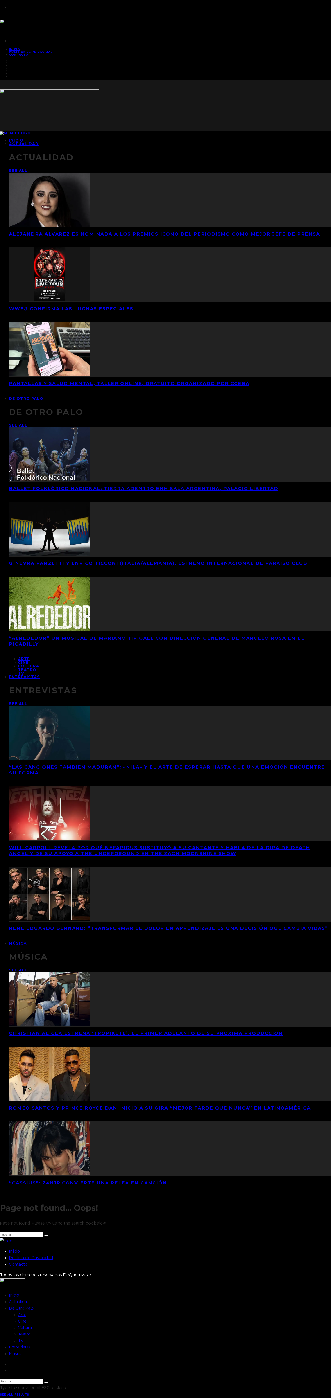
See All (18, 171)
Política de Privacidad (31, 52)
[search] (46, 1235)
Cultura (28, 666)
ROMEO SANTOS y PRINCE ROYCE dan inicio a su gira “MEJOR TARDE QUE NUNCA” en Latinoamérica (160, 1108)
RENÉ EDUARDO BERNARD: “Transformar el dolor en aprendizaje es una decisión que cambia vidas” (168, 928)
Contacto (19, 54)
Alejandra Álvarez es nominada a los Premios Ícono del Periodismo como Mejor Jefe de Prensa (164, 234)
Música (18, 943)
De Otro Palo (26, 398)
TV (20, 1340)
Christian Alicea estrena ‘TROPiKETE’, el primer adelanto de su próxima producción (146, 1033)
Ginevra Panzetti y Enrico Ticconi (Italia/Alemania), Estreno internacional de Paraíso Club (158, 563)
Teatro (27, 670)
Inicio (14, 1251)
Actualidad (24, 144)
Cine (23, 662)
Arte (24, 659)
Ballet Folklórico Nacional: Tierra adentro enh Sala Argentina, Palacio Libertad (143, 488)
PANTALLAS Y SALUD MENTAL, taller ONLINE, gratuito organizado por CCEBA (129, 383)
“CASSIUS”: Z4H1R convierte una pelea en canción (88, 1183)
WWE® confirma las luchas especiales (71, 308)
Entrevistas (24, 677)
